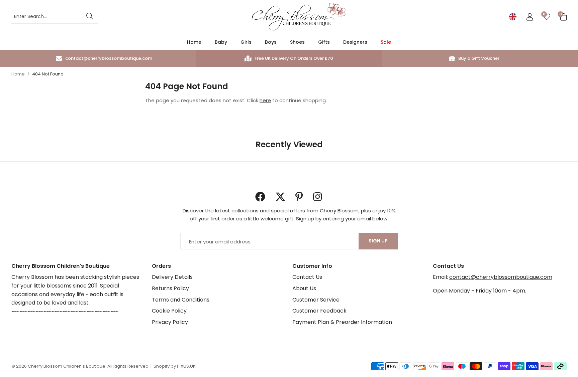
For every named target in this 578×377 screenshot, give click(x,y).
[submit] (89, 17)
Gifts (324, 42)
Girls (246, 42)
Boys (271, 42)
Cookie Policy (169, 311)
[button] (563, 16)
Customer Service (316, 300)
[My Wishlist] (546, 16)
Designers (355, 42)
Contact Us (307, 277)
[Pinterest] (299, 197)
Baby (221, 42)
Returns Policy (170, 288)
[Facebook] (260, 197)
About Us (304, 288)
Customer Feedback (319, 311)
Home (194, 42)
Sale (386, 42)
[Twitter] (280, 197)
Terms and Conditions (180, 300)
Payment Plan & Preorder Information (342, 322)
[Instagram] (318, 197)
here (265, 100)
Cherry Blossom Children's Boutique (299, 16)
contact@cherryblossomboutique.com (500, 277)
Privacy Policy (170, 322)
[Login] (529, 16)
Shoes (297, 42)
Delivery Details (172, 277)
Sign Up (378, 240)
